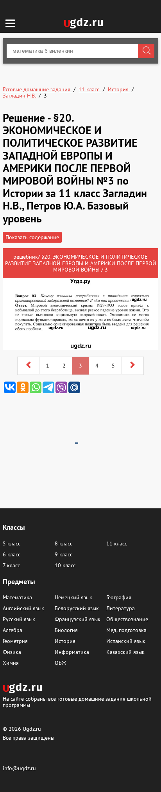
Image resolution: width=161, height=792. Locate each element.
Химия (11, 662)
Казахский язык (125, 651)
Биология (66, 630)
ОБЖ (60, 662)
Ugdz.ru (32, 728)
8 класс (63, 543)
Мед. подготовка (126, 630)
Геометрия (15, 641)
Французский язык (77, 619)
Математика (17, 597)
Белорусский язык (77, 608)
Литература (120, 608)
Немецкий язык (73, 597)
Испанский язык (125, 641)
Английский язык (23, 608)
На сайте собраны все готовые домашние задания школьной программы (77, 701)
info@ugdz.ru (19, 768)
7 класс (11, 565)
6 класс (11, 554)
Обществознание (127, 619)
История (65, 641)
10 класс (65, 565)
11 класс (116, 543)
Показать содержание (32, 237)
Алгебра (12, 630)
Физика (12, 651)
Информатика (72, 651)
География (118, 597)
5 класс (11, 543)
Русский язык (19, 619)
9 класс (63, 554)
